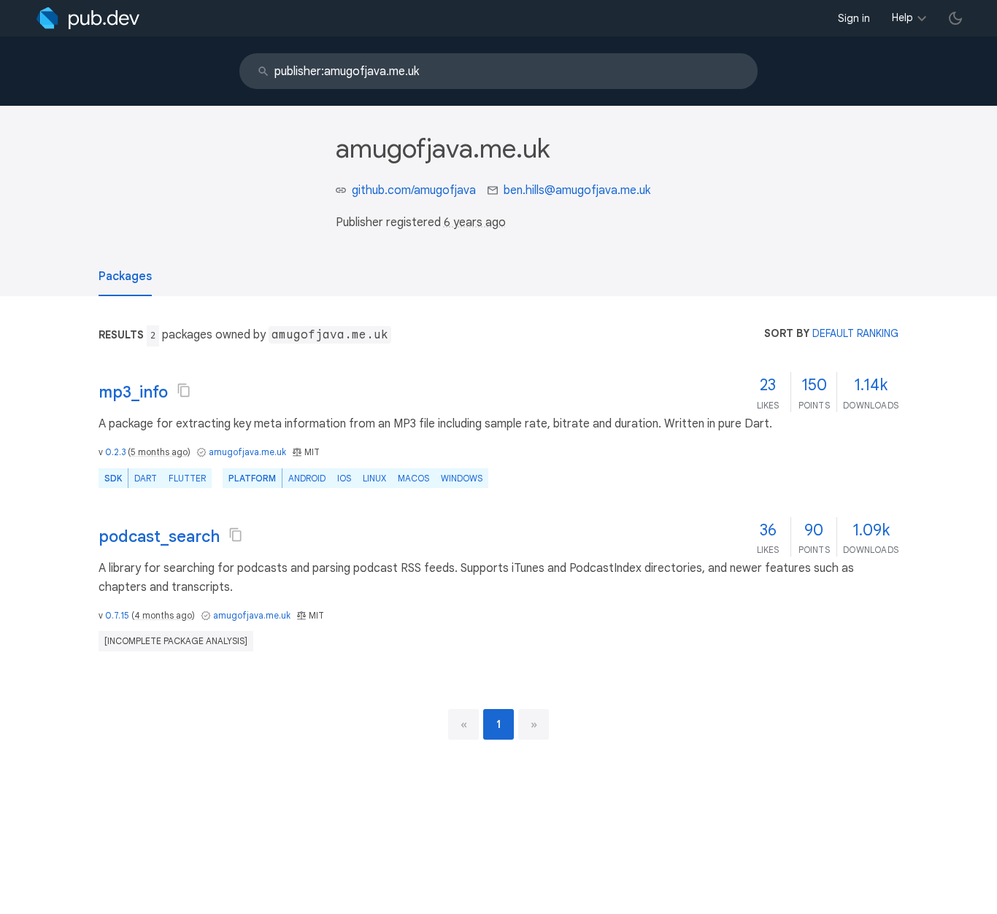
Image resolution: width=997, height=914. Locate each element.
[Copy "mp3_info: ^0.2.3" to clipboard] (184, 390)
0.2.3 (115, 451)
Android (307, 478)
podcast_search (159, 536)
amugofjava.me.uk (247, 451)
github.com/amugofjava (414, 190)
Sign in (854, 18)
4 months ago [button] (163, 615)
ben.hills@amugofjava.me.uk (577, 190)
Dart (145, 478)
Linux (374, 478)
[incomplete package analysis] (175, 640)
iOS (344, 478)
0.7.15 (117, 615)
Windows (461, 478)
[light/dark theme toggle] (955, 18)
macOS (413, 478)
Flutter (187, 478)
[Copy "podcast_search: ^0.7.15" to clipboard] (235, 534)
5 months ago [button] (159, 451)
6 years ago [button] (475, 222)
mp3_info (133, 392)
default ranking (855, 333)
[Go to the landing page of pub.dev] (87, 18)
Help (902, 17)
